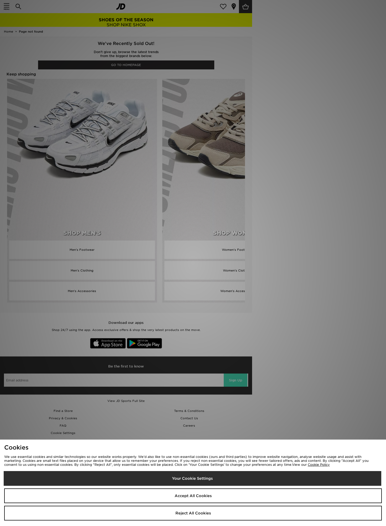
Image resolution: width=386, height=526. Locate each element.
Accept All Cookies (193, 496)
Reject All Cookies (193, 513)
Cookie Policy (319, 465)
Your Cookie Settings (192, 478)
